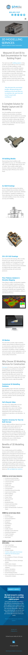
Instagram (18, 15)
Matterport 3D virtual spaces (12, 553)
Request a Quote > (14, 589)
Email (24, 15)
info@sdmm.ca (14, 631)
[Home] (14, 6)
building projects (17, 63)
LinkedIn (15, 15)
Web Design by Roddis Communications (14, 651)
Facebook (12, 15)
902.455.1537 (14, 629)
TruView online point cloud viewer (13, 552)
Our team (4, 367)
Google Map (21, 15)
